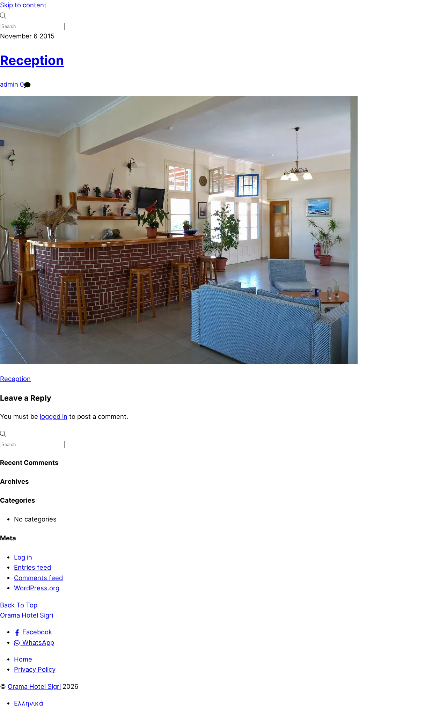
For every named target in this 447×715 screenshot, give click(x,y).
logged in (53, 416)
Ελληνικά (28, 703)
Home (23, 659)
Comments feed (38, 578)
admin (9, 84)
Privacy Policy (35, 669)
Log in (23, 557)
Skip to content (23, 5)
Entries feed (32, 567)
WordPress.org (36, 588)
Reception (32, 60)
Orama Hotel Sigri (34, 686)
